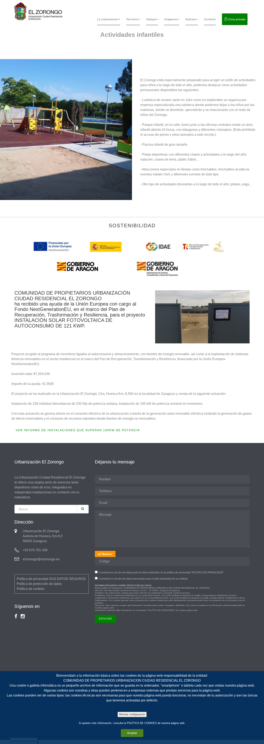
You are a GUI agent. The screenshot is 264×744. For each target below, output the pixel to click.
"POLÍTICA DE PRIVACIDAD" (161, 610)
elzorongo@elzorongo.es (41, 559)
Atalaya (151, 19)
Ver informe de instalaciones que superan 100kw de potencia (78, 430)
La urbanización (107, 19)
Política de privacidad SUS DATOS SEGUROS (51, 579)
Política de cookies (30, 588)
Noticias (190, 19)
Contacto (210, 19)
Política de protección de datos (39, 584)
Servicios (132, 19)
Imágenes (170, 19)
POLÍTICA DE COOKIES (142, 723)
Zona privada (236, 19)
